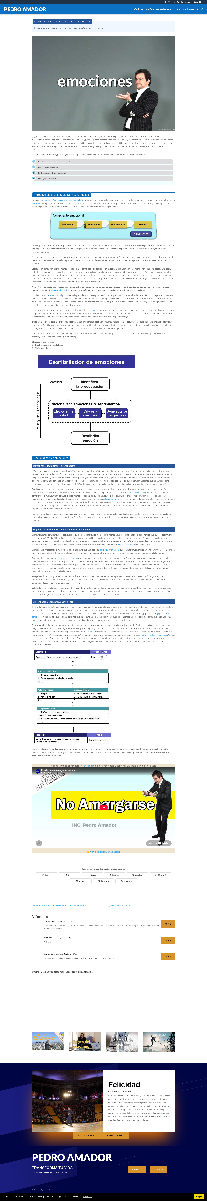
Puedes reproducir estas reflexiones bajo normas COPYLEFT (59, 905)
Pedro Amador (43, 28)
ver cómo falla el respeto (65, 558)
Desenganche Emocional (47, 179)
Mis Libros (158, 1170)
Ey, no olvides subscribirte (119, 905)
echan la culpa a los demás (154, 635)
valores (115, 549)
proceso (124, 333)
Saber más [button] (87, 1197)
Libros (177, 9)
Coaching (68, 28)
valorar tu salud (125, 544)
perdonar (36, 203)
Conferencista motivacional (158, 9)
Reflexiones (137, 9)
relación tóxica (109, 499)
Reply (168, 924)
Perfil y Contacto (190, 9)
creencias (103, 549)
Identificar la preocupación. (48, 167)
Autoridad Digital (39, 1190)
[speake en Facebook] (166, 2)
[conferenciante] (178, 2)
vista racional (56, 295)
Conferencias (186, 2)
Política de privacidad (57, 1190)
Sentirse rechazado (136, 492)
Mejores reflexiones (82, 28)
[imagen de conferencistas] (174, 2)
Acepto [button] (199, 1197)
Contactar (137, 1170)
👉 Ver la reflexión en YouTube (103, 851)
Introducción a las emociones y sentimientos (54, 162)
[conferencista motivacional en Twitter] (169, 2)
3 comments (98, 28)
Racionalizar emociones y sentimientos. (53, 173)
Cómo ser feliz (116, 1135)
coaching (91, 310)
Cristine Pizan (49, 954)
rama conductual (59, 290)
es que (91, 631)
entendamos (62, 200)
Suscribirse (198, 2)
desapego (89, 765)
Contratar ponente (88, 1135)
